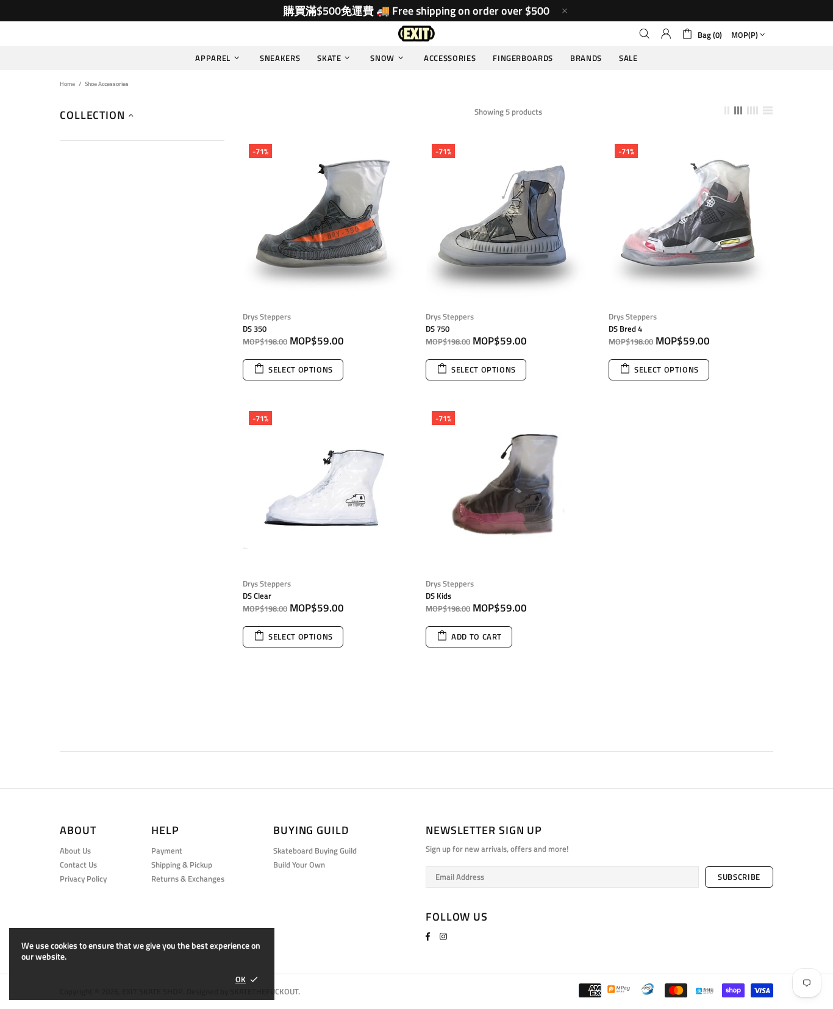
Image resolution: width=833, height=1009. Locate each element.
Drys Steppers (267, 317)
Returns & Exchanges (187, 879)
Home (67, 83)
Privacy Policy (83, 879)
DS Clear (257, 596)
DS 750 (437, 329)
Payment (166, 851)
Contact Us (78, 865)
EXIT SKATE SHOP (416, 34)
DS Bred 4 (625, 329)
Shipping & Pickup (181, 865)
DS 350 (254, 329)
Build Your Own (299, 865)
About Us (75, 851)
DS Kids (438, 596)
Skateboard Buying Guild (315, 851)
